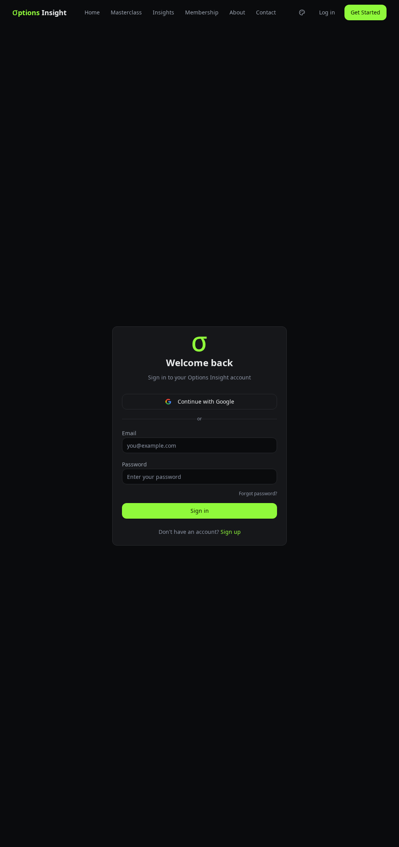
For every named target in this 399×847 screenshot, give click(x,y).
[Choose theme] (302, 12)
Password (134, 464)
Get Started (365, 12)
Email (129, 433)
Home (92, 12)
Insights (163, 12)
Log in (327, 12)
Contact (266, 12)
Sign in (200, 510)
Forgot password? (258, 494)
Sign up (231, 531)
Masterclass (126, 12)
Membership (202, 12)
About (237, 12)
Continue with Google (206, 401)
